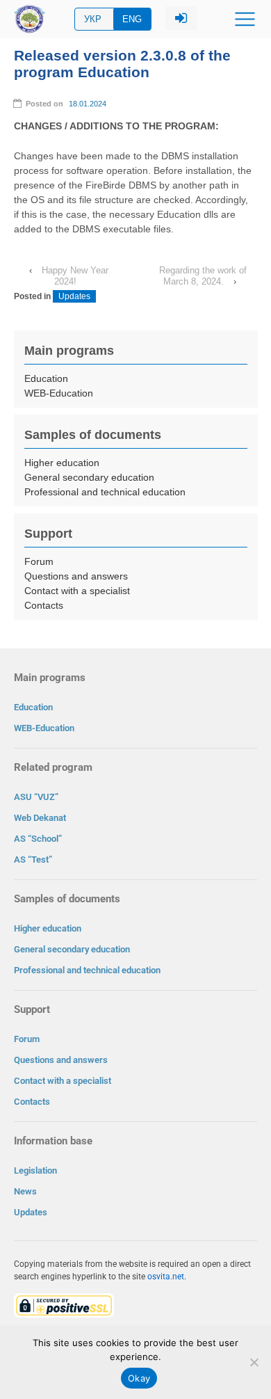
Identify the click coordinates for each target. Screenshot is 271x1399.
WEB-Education (58, 393)
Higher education (61, 462)
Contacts (43, 605)
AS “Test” (33, 859)
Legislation (35, 1170)
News (25, 1191)
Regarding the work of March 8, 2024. (203, 276)
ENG (132, 19)
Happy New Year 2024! (75, 276)
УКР (92, 19)
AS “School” (38, 838)
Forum (39, 561)
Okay (139, 1378)
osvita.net (165, 1276)
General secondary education (89, 477)
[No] (254, 1362)
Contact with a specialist (77, 590)
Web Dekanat (40, 818)
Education (46, 378)
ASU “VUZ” (36, 797)
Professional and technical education (105, 491)
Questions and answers (76, 576)
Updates (74, 296)
